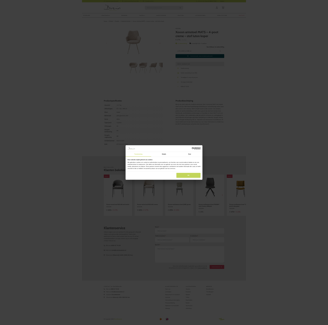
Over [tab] (189, 154)
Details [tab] (164, 154)
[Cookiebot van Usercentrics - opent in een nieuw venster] (193, 148)
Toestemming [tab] (138, 154)
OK (188, 175)
